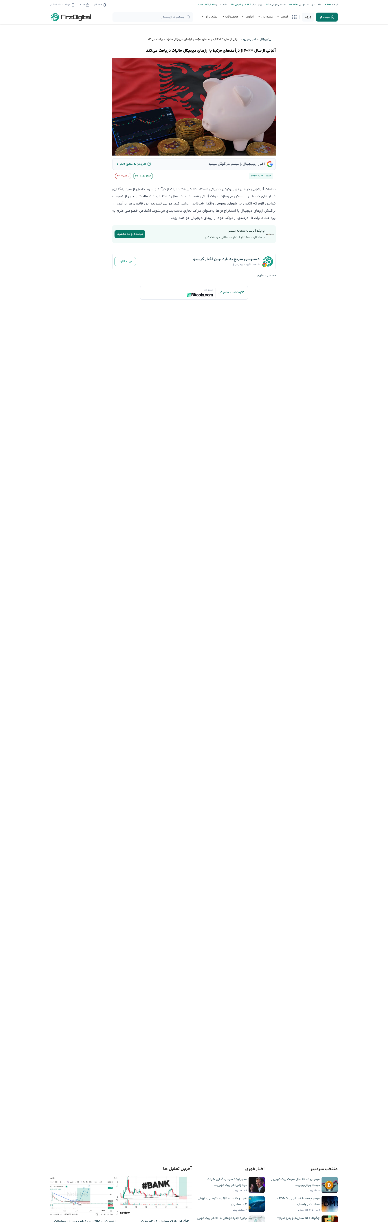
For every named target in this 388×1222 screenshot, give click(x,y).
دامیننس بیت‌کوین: (309, 5)
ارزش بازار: (256, 5)
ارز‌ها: (334, 5)
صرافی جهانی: (277, 5)
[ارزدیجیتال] (71, 17)
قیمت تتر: (221, 5)
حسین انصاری (266, 275)
